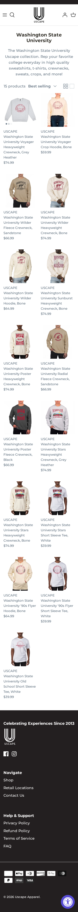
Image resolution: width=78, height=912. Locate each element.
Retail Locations (18, 788)
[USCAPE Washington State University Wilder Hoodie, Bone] (20, 266)
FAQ (7, 846)
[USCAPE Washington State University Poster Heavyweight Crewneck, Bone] (20, 342)
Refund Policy (16, 831)
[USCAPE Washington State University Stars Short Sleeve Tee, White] (58, 498)
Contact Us (13, 795)
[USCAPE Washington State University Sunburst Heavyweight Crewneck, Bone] (58, 266)
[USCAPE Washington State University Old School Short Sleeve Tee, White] (20, 649)
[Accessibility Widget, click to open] (68, 902)
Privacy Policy (16, 823)
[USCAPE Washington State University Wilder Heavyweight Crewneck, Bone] (58, 191)
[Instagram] (14, 753)
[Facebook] (5, 753)
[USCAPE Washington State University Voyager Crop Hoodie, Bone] (58, 110)
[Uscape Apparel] (39, 14)
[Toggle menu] (5, 15)
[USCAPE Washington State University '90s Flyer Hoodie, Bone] (20, 574)
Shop (8, 780)
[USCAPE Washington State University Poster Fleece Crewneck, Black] (20, 417)
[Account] (63, 15)
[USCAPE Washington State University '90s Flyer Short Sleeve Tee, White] (58, 574)
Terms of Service (18, 838)
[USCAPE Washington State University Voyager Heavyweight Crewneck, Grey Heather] (20, 110)
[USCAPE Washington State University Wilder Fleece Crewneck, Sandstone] (20, 191)
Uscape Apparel (27, 897)
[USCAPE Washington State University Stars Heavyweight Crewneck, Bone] (20, 498)
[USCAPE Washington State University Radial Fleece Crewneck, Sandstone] (58, 342)
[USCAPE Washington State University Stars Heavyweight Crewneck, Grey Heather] (58, 417)
